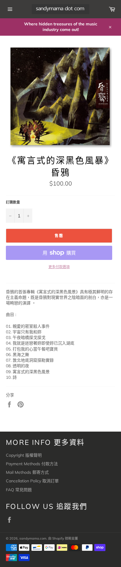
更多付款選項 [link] (59, 267)
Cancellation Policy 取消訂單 (32, 481)
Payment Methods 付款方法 (32, 463)
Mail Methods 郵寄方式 (27, 472)
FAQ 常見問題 (19, 489)
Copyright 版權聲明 (24, 455)
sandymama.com (32, 538)
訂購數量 (13, 202)
